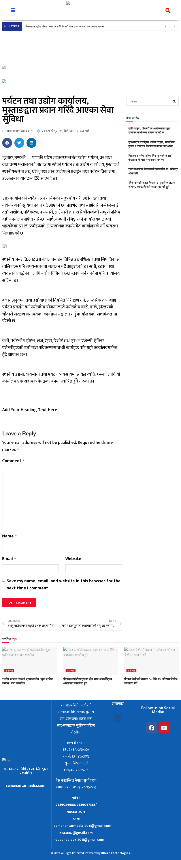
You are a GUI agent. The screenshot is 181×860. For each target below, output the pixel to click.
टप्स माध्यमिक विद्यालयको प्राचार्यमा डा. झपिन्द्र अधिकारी (153, 171)
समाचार (9, 670)
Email (9, 558)
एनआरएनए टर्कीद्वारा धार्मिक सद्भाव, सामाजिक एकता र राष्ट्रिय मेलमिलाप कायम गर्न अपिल (151, 144)
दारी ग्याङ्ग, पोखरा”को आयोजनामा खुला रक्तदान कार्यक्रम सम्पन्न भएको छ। (149, 130)
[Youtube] (164, 727)
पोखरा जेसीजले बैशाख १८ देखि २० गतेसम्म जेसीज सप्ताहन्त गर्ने (150, 681)
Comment (13, 461)
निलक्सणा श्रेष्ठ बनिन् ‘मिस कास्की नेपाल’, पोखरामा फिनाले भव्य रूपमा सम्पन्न (64, 26)
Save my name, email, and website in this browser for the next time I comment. (64, 585)
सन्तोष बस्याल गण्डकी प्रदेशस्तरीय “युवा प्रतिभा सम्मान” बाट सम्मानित (27, 681)
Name (9, 536)
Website (73, 558)
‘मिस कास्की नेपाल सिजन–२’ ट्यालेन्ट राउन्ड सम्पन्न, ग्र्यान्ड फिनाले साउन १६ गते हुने (151, 185)
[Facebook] (151, 727)
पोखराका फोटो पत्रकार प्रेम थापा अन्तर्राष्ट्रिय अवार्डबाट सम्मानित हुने (87, 681)
